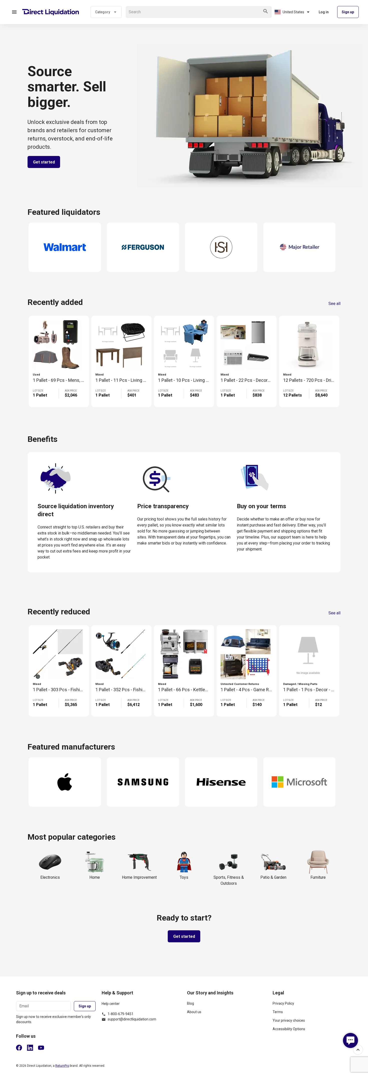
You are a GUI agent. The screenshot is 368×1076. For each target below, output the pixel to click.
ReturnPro (62, 1065)
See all (334, 304)
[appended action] (266, 11)
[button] (14, 12)
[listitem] (227, 1005)
